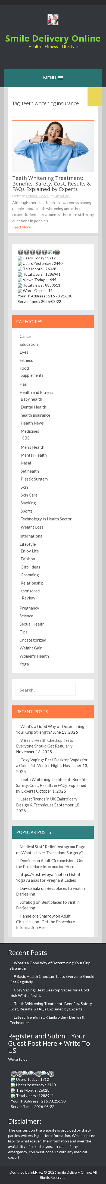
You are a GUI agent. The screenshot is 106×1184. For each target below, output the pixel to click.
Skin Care (29, 494)
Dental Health (33, 406)
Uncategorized (33, 639)
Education (29, 344)
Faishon (28, 558)
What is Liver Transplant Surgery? (52, 852)
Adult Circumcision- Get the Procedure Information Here (45, 921)
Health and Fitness (36, 392)
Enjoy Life (30, 550)
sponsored (30, 590)
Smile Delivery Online (53, 38)
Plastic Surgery (34, 478)
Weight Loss (32, 527)
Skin (24, 487)
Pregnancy (29, 607)
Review (28, 597)
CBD (26, 437)
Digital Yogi (62, 196)
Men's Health (32, 447)
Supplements (32, 375)
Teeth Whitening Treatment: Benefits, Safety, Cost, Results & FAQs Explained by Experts (51, 183)
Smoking (28, 502)
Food (24, 368)
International (31, 535)
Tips (23, 631)
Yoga (24, 663)
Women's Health (34, 656)
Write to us (17, 1059)
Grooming (30, 574)
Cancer (26, 336)
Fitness (26, 360)
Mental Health (34, 455)
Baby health (31, 399)
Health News (32, 422)
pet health (30, 471)
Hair (23, 384)
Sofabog (27, 902)
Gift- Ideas (30, 566)
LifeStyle (28, 544)
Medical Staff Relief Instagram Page (52, 846)
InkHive (36, 1172)
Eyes (24, 352)
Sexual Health (32, 623)
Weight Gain (31, 647)
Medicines (30, 431)
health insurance (35, 415)
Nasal (26, 462)
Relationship (32, 582)
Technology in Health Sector (46, 518)
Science (26, 615)
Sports (27, 510)
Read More (21, 227)
